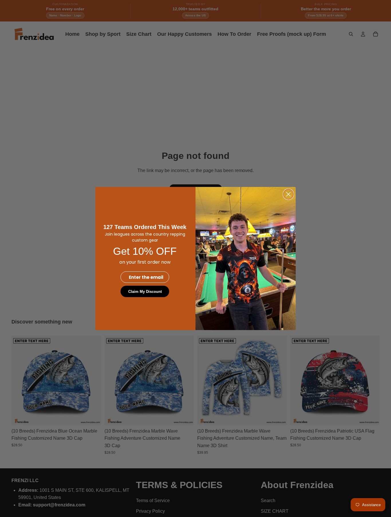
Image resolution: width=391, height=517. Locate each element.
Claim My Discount (145, 291)
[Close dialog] (288, 194)
